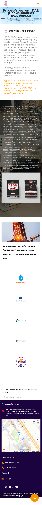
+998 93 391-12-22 (11, 467)
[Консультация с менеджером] (34, 498)
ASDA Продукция (17, 19)
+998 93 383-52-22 (11, 463)
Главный (4, 19)
